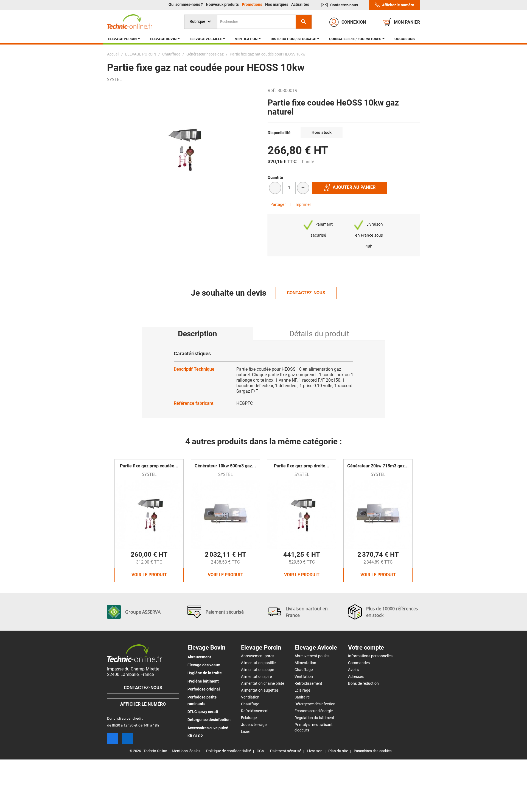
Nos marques (277, 4)
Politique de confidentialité (228, 751)
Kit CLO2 (195, 736)
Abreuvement (199, 657)
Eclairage (249, 718)
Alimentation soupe (257, 669)
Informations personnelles (370, 656)
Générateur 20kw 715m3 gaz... (378, 465)
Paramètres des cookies (373, 751)
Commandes (359, 663)
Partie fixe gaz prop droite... (301, 465)
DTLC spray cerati (202, 711)
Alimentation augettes (260, 690)
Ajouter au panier (354, 187)
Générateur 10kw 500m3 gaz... (225, 465)
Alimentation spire (256, 676)
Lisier (245, 731)
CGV (260, 751)
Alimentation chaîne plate (262, 683)
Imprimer (303, 204)
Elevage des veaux (203, 665)
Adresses (356, 676)
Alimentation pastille (258, 663)
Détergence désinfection (209, 719)
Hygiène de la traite (204, 673)
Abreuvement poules (312, 656)
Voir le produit (149, 574)
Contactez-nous (344, 5)
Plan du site (338, 751)
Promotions (252, 4)
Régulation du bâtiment (314, 718)
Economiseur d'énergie (314, 711)
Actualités (300, 4)
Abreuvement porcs (257, 656)
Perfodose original (203, 689)
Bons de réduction (363, 683)
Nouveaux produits (223, 4)
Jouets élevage (254, 724)
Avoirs (353, 669)
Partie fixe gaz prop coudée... (149, 465)
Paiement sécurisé (285, 751)
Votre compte (366, 647)
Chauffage (250, 704)
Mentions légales (186, 751)
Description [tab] (197, 333)
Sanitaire (302, 697)
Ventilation (250, 697)
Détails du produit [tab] (319, 333)
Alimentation (305, 663)
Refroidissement (255, 711)
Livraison (315, 751)
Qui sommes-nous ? (186, 4)
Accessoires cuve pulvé (207, 728)
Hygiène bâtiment (203, 681)
